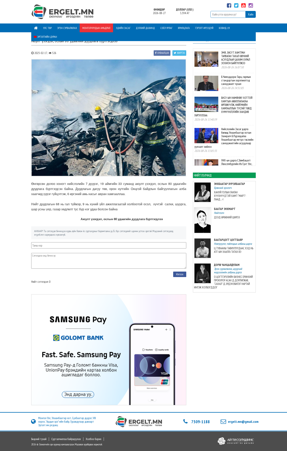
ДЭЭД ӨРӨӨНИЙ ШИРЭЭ (227, 217)
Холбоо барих (93, 439)
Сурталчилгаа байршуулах (66, 439)
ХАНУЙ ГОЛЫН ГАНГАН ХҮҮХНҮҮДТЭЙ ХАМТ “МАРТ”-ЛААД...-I (230, 195)
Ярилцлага (184, 28)
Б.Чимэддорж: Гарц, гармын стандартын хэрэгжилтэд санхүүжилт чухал (236, 80)
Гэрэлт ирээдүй (204, 28)
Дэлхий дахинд (145, 28)
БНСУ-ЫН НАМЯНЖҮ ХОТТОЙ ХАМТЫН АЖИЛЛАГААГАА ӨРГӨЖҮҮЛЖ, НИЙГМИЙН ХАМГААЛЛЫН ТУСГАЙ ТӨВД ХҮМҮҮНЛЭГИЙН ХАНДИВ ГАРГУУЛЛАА (223, 106)
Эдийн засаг (123, 28)
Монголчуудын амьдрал (96, 28)
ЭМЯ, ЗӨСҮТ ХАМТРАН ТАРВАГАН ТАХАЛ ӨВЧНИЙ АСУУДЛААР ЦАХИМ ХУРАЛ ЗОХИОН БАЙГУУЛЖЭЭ (235, 58)
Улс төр (47, 28)
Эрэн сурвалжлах (67, 28)
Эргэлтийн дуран (47, 37)
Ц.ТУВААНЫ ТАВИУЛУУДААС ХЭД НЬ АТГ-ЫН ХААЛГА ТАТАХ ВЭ (233, 250)
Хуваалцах (163, 53)
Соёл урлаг (166, 28)
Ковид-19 (224, 28)
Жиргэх (181, 53)
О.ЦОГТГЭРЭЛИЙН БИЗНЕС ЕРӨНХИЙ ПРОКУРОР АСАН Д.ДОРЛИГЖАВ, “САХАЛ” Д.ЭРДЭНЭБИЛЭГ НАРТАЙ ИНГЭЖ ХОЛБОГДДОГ (223, 282)
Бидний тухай (38, 439)
